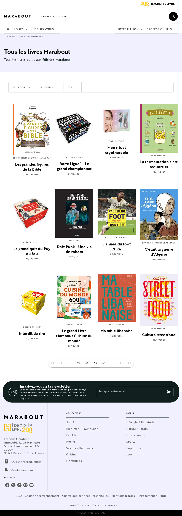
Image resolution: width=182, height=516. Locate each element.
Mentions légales (123, 496)
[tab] (8, 29)
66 (104, 363)
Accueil (11, 36)
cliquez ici (25, 398)
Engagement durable (152, 496)
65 (95, 363)
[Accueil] (19, 16)
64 (87, 363)
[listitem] (7, 485)
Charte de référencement (42, 496)
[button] (22, 87)
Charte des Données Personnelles (85, 496)
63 (78, 363)
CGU (18, 496)
